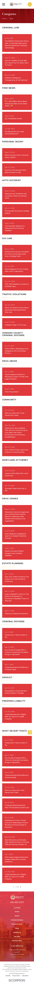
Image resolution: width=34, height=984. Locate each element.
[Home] (16, 4)
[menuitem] (8, 976)
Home (17, 911)
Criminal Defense (17, 920)
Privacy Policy (17, 940)
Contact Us (17, 932)
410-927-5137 (17, 902)
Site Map (17, 936)
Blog (17, 928)
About (17, 916)
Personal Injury (17, 924)
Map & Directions (17, 957)
